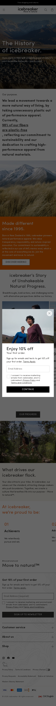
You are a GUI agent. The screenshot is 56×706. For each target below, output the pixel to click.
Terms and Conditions (21, 383)
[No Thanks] (49, 313)
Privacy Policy (29, 380)
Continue (28, 389)
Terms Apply (29, 362)
